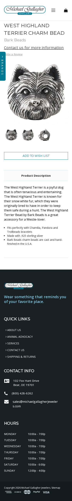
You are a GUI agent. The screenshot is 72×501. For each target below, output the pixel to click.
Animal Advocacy (20, 336)
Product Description (36, 175)
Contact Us (15, 350)
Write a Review (13, 54)
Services (13, 343)
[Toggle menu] (53, 10)
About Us (14, 330)
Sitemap (55, 487)
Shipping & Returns (21, 356)
